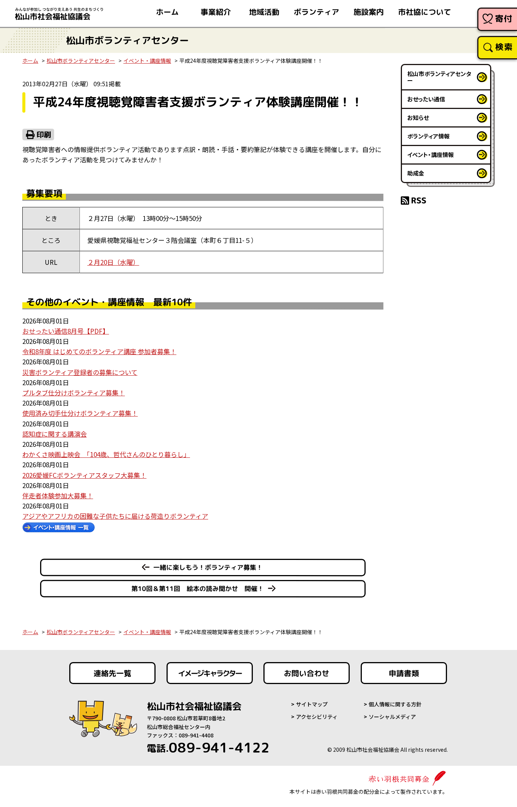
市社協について (424, 11)
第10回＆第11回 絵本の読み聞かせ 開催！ (197, 588)
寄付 (504, 18)
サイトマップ (312, 704)
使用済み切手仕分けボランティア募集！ (80, 413)
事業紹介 (216, 11)
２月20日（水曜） (113, 262)
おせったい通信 (426, 99)
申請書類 (404, 673)
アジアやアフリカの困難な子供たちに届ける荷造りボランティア (115, 516)
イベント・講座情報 (147, 60)
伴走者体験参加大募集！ (57, 495)
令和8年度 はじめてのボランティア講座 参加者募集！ (99, 351)
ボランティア (316, 11)
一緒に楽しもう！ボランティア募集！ (208, 567)
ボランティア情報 (428, 136)
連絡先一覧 (112, 673)
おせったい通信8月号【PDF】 (65, 331)
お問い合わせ (306, 673)
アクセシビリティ (317, 716)
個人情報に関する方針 (395, 704)
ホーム (167, 11)
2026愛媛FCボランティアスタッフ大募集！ (84, 475)
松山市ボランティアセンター (81, 60)
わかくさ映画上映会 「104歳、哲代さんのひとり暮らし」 (106, 454)
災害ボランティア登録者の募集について (79, 372)
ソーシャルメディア (392, 716)
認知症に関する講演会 (54, 433)
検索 (504, 47)
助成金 (415, 173)
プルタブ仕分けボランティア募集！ (73, 392)
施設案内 (368, 11)
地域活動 (264, 11)
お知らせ (418, 117)
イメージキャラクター (209, 673)
